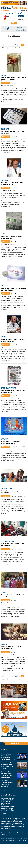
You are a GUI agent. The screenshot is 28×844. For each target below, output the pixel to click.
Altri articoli (14, 743)
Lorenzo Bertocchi (7, 86)
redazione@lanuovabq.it (7, 806)
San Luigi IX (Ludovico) (20, 28)
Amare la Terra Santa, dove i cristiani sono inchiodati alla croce (8, 756)
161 (6, 47)
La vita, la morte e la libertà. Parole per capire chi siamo (13, 78)
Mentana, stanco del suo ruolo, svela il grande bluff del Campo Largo (7, 774)
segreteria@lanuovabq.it (7, 808)
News (8, 16)
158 (19, 44)
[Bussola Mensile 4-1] (14, 691)
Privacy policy (4, 833)
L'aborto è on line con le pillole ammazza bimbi (11, 237)
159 (23, 44)
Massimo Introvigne (7, 603)
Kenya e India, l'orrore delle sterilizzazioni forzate (10, 442)
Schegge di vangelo (7, 27)
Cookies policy (13, 833)
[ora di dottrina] (14, 729)
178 (19, 47)
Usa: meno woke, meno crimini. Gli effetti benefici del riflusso (7, 765)
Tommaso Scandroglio (8, 190)
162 (9, 47)
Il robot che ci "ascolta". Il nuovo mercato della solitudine (7, 783)
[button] (14, 23)
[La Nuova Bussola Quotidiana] (14, 8)
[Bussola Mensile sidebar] (14, 710)
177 (15, 47)
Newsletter (21, 19)
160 (3, 47)
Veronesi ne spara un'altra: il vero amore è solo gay (12, 183)
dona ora (21, 16)
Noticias (8, 19)
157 (16, 44)
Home (10, 39)
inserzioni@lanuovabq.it (7, 810)
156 (12, 44)
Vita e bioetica (17, 39)
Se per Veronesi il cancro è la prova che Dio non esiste (13, 340)
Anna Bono (21, 447)
